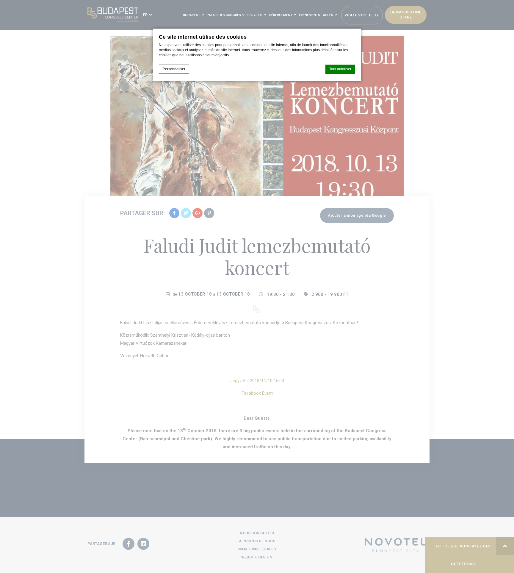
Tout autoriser (340, 69)
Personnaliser (174, 69)
